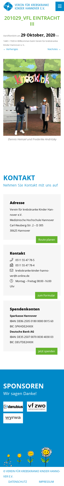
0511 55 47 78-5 (24, 260)
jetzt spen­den (46, 351)
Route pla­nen (46, 239)
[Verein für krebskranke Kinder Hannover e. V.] (26, 7)
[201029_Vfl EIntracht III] (32, 97)
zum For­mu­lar (46, 295)
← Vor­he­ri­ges (10, 49)
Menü (59, 6)
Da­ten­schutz (17, 482)
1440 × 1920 (9, 40)
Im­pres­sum (46, 482)
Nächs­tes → (54, 49)
